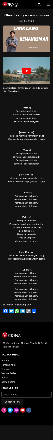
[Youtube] (22, 410)
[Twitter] (10, 410)
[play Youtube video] (26, 70)
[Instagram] (16, 410)
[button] (48, 4)
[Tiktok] (4, 410)
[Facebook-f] (28, 410)
